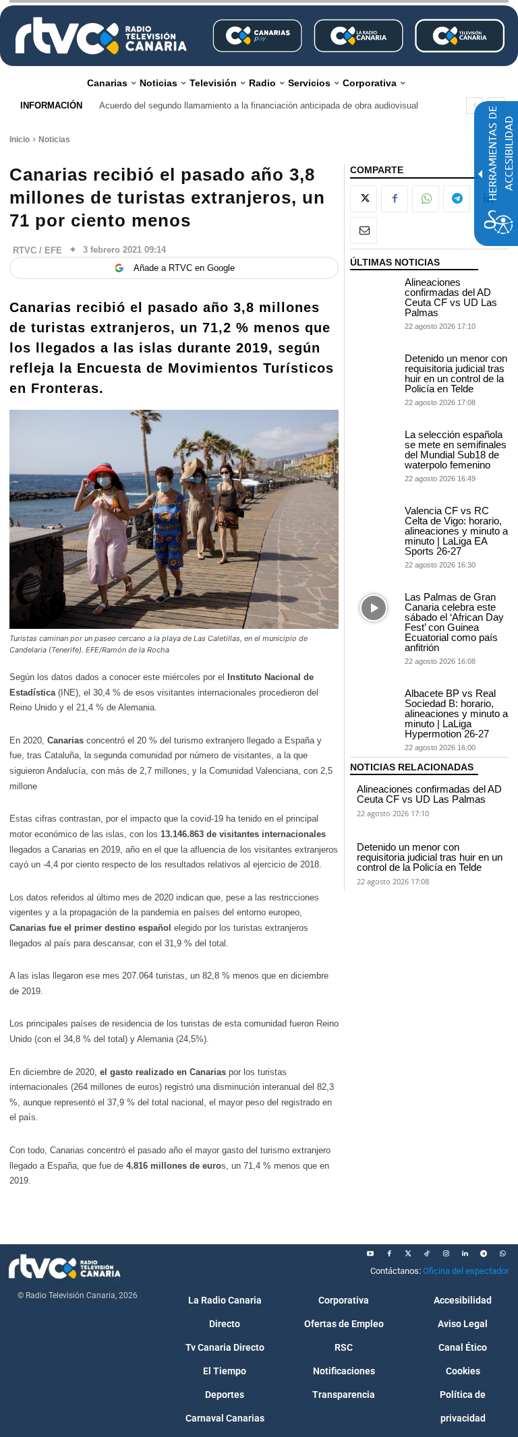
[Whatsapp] (502, 1254)
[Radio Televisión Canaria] (101, 35)
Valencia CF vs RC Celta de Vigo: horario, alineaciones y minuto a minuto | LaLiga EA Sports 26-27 (456, 531)
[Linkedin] (465, 1254)
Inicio (19, 139)
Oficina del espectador (466, 1271)
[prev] (474, 105)
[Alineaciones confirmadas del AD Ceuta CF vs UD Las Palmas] (374, 293)
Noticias (54, 139)
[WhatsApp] (425, 198)
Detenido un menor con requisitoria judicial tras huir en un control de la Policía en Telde (456, 373)
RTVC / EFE (37, 250)
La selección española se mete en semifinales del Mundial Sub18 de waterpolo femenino (456, 449)
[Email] (363, 230)
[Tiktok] (427, 1254)
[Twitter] (408, 1254)
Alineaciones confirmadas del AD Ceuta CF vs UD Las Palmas (451, 297)
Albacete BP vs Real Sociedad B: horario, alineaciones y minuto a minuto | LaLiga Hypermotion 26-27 (456, 713)
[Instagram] (446, 1254)
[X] (363, 198)
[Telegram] (456, 198)
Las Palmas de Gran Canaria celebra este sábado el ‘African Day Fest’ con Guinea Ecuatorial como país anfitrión (454, 622)
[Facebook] (394, 198)
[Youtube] (370, 1254)
